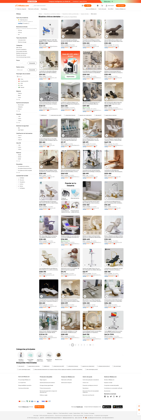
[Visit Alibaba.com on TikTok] (120, 396)
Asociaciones (107, 391)
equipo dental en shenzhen (111, 115)
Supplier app (79, 406)
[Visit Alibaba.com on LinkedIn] (108, 396)
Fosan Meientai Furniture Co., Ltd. (46, 176)
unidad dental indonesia (70, 115)
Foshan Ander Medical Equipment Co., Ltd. (92, 77)
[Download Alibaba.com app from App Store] (106, 406)
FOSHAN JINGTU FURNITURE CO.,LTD (48, 337)
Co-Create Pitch (22, 382)
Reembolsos (85, 388)
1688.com (55, 413)
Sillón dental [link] (93, 13)
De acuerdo (32, 63)
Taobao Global (76, 413)
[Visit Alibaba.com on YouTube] (117, 396)
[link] (139, 406)
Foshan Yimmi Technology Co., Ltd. (69, 306)
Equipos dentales (85, 13)
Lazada (70, 413)
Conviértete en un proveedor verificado (113, 388)
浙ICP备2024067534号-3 (108, 417)
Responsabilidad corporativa (24, 385)
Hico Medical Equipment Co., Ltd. (46, 274)
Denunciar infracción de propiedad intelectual (91, 391)
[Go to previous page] (69, 345)
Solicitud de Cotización (66, 382)
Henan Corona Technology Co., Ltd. (112, 176)
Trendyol (86, 413)
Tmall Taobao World (63, 413)
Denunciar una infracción (88, 395)
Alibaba (40, 13)
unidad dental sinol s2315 (56, 115)
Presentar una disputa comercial (90, 385)
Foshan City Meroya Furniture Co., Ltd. (48, 77)
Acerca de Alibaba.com (24, 376)
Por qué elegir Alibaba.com (24, 379)
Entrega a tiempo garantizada (46, 385)
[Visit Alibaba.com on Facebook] (105, 396)
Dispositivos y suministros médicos (52, 13)
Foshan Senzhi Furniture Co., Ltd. (90, 176)
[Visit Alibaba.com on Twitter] (111, 396)
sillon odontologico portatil (92, 369)
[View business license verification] (83, 418)
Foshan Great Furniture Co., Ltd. (68, 109)
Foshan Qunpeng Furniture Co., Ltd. (69, 46)
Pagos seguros (43, 379)
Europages (91, 413)
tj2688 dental (44, 115)
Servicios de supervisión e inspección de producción (48, 391)
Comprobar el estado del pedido (111, 385)
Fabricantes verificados (66, 379)
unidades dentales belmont (104, 366)
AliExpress (49, 413)
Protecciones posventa (45, 388)
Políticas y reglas (43, 395)
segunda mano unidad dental (86, 115)
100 (90, 344)
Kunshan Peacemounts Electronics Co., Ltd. (92, 274)
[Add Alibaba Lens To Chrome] (39, 406)
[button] (82, 5)
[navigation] (26, 179)
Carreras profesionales (23, 388)
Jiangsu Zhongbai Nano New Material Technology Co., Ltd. (48, 109)
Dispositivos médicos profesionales (70, 13)
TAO (82, 413)
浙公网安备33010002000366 (94, 417)
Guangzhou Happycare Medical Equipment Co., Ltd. (48, 46)
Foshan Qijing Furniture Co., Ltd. (111, 274)
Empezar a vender (108, 382)
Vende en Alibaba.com (109, 379)
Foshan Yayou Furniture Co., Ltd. (111, 46)
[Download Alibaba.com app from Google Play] (118, 406)
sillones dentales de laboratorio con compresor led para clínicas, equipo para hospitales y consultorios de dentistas (58, 369)
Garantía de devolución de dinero (47, 382)
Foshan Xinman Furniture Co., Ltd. (46, 145)
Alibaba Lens (25, 406)
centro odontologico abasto (24, 369)
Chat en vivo (85, 382)
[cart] (102, 5)
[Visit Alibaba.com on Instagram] (114, 396)
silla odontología (117, 366)
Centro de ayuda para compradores (91, 379)
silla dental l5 (98, 115)
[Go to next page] (93, 345)
